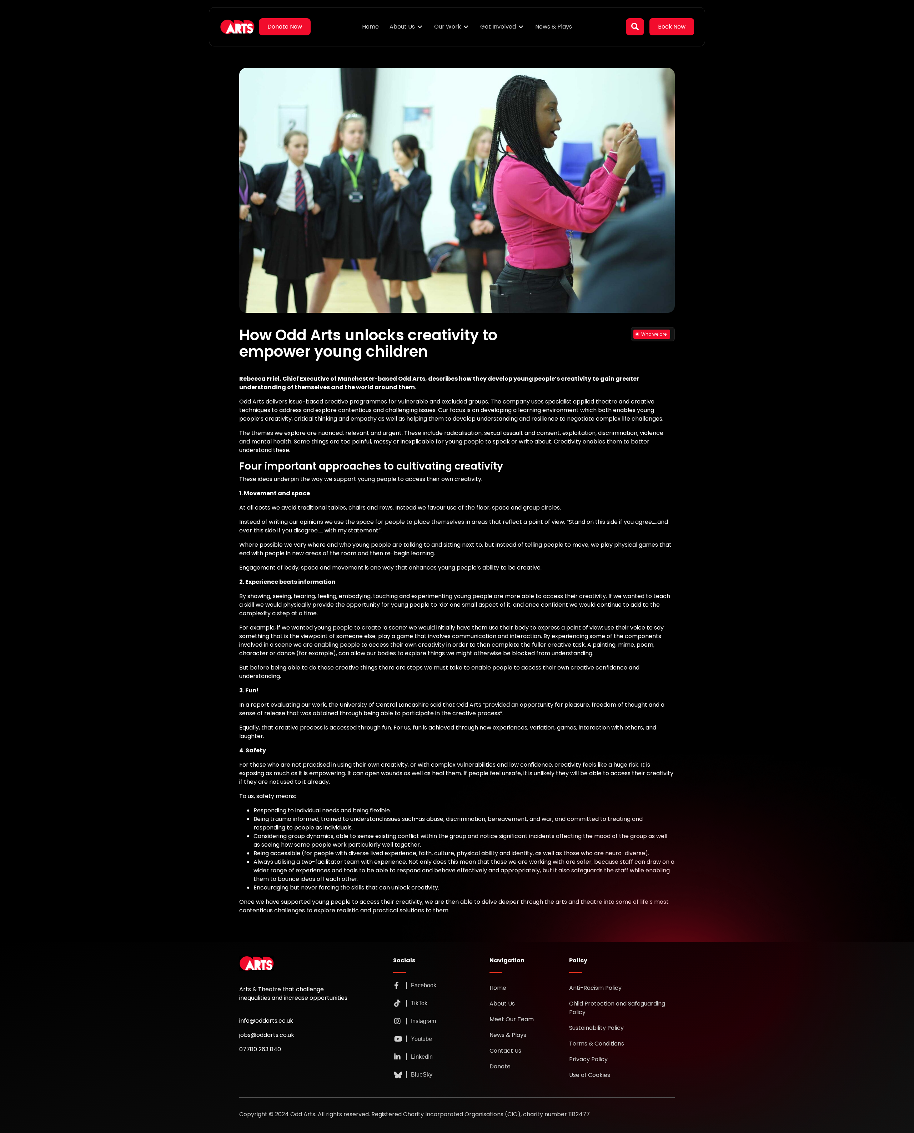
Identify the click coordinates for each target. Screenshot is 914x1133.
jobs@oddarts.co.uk (266, 1035)
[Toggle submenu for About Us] (420, 27)
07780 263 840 (260, 1049)
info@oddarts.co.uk (266, 1021)
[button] (635, 26)
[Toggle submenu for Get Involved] (521, 27)
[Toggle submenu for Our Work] (466, 27)
